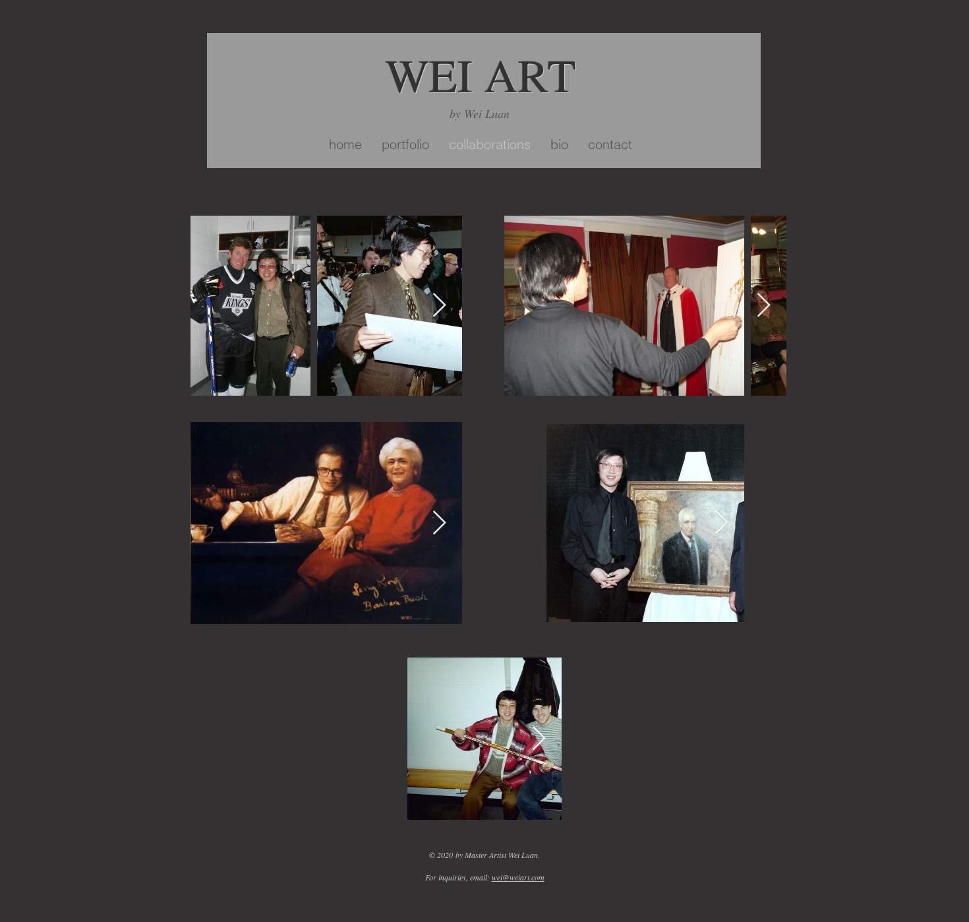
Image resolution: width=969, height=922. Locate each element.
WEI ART (481, 75)
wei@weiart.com (518, 877)
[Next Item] (439, 306)
